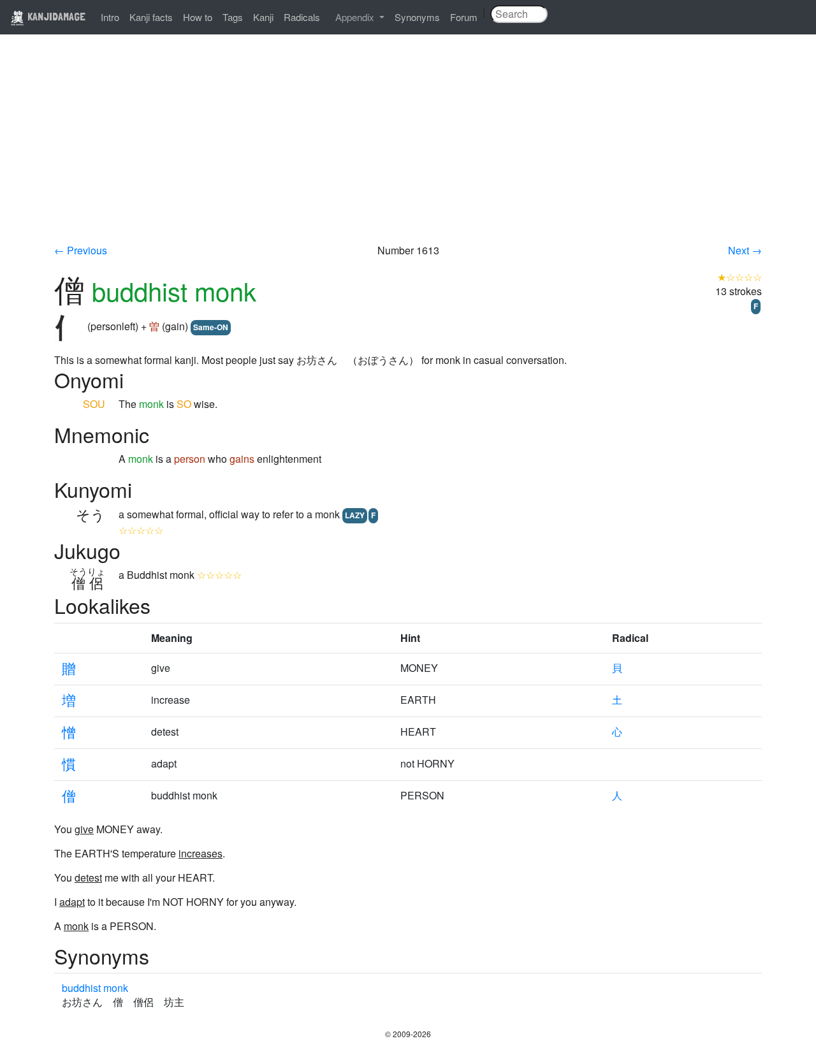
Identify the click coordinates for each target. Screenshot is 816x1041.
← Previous (80, 250)
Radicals (302, 17)
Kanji (263, 17)
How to (197, 17)
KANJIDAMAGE (55, 16)
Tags (232, 17)
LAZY (355, 515)
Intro (110, 17)
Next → (745, 250)
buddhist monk (95, 987)
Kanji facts (151, 17)
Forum (463, 17)
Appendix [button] (356, 17)
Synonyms (417, 17)
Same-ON (210, 327)
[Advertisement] (408, 148)
